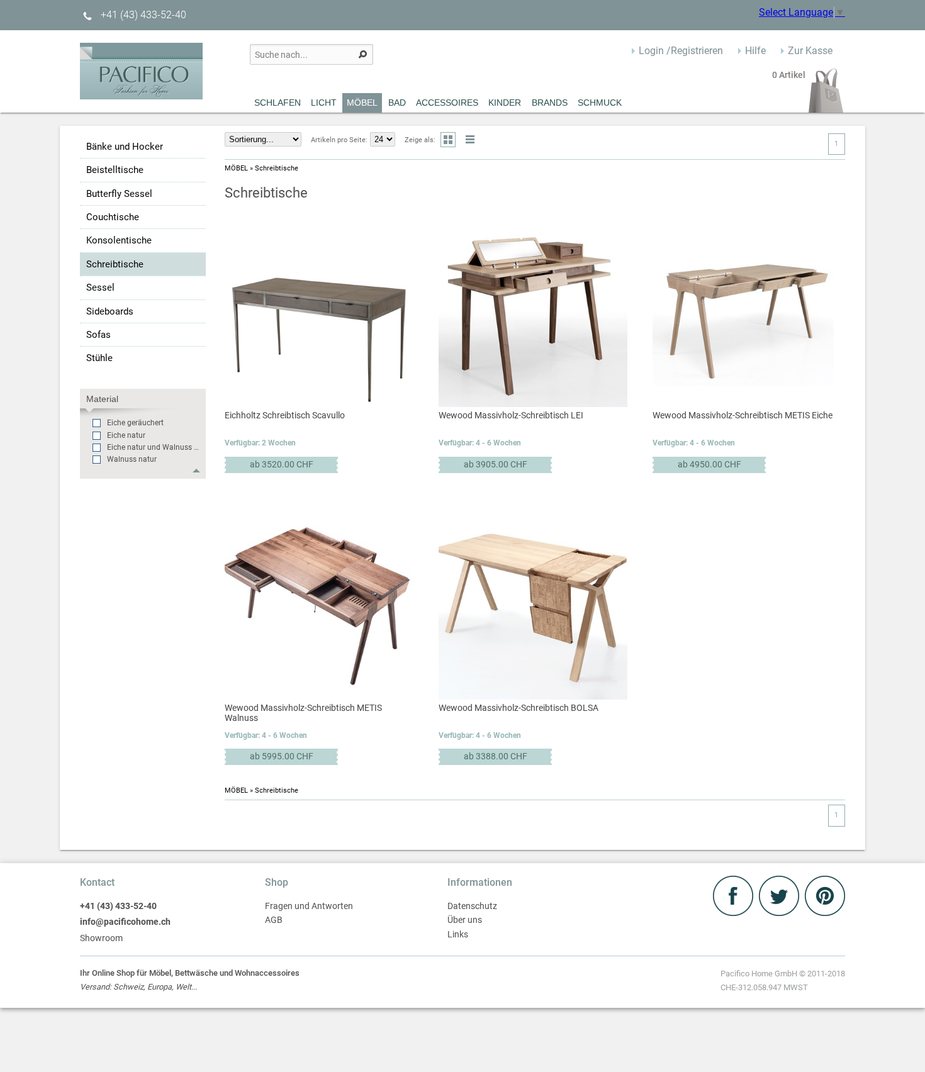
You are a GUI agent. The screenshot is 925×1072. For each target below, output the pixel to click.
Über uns (464, 920)
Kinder (504, 103)
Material (102, 399)
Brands (550, 103)
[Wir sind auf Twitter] (780, 912)
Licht (324, 103)
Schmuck (600, 103)
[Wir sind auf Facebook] (734, 912)
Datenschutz (472, 906)
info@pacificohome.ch (125, 922)
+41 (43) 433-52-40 (142, 15)
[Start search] (363, 54)
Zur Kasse (810, 51)
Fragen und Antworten (309, 906)
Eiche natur (126, 435)
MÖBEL (362, 103)
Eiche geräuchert (135, 422)
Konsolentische (119, 240)
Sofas (98, 334)
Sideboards (109, 311)
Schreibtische (114, 264)
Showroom (101, 938)
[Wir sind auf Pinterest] (825, 912)
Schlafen (277, 103)
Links (457, 934)
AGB (274, 920)
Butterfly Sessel (119, 193)
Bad (397, 103)
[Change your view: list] (470, 139)
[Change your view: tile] (448, 139)
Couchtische (112, 217)
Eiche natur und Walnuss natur (155, 447)
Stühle (99, 358)
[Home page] (141, 96)
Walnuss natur (132, 459)
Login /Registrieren (681, 51)
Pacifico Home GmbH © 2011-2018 (782, 980)
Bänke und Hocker (124, 146)
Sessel (100, 287)
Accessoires (447, 103)
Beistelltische (114, 170)
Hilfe (755, 51)
